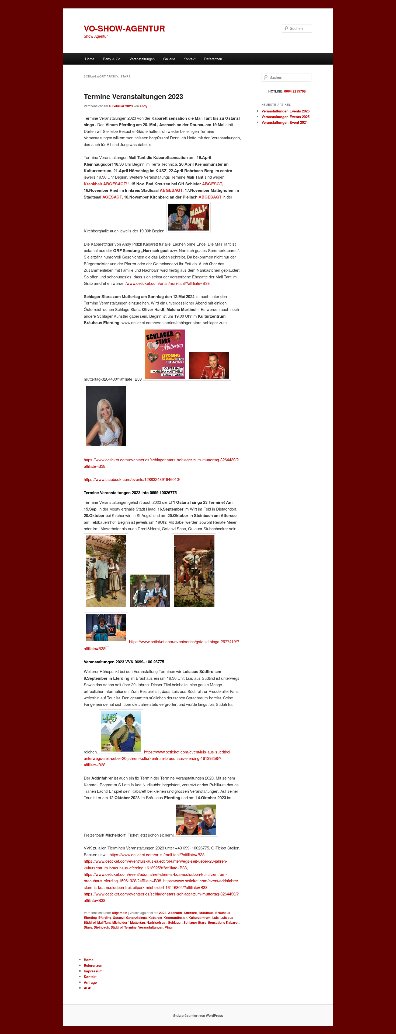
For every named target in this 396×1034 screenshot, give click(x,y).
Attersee (190, 912)
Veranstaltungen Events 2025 (286, 116)
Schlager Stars (194, 922)
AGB (87, 987)
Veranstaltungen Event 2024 (285, 122)
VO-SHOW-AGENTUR (124, 28)
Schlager (175, 922)
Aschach (175, 912)
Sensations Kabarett (223, 922)
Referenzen (213, 58)
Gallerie (169, 58)
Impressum (93, 970)
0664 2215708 (295, 91)
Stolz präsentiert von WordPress (198, 1015)
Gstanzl (118, 917)
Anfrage (90, 982)
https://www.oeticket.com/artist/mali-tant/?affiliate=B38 (157, 854)
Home (89, 58)
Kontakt (189, 58)
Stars (88, 927)
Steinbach (101, 927)
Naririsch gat (156, 922)
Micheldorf (120, 922)
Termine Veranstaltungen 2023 (133, 96)
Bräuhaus (206, 912)
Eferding (104, 917)
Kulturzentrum (200, 917)
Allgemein (119, 912)
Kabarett (155, 917)
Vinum (170, 927)
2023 (162, 912)
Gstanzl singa (136, 917)
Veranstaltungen (150, 927)
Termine (130, 927)
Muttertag (137, 922)
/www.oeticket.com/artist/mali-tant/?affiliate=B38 (168, 283)
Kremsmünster (175, 917)
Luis (215, 917)
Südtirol (117, 927)
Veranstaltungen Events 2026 (286, 111)
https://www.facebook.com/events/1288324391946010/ (132, 479)
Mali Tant (104, 922)
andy (143, 106)
